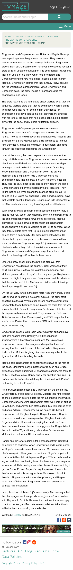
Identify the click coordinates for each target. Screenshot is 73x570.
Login (53, 7)
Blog (28, 551)
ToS (42, 563)
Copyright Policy (11, 563)
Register (65, 7)
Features (8, 551)
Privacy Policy (30, 563)
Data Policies (12, 557)
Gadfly (17, 515)
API (20, 551)
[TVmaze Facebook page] (24, 542)
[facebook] (59, 520)
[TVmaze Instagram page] (29, 542)
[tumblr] (69, 520)
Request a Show (46, 551)
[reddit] (64, 520)
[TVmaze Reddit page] (34, 542)
